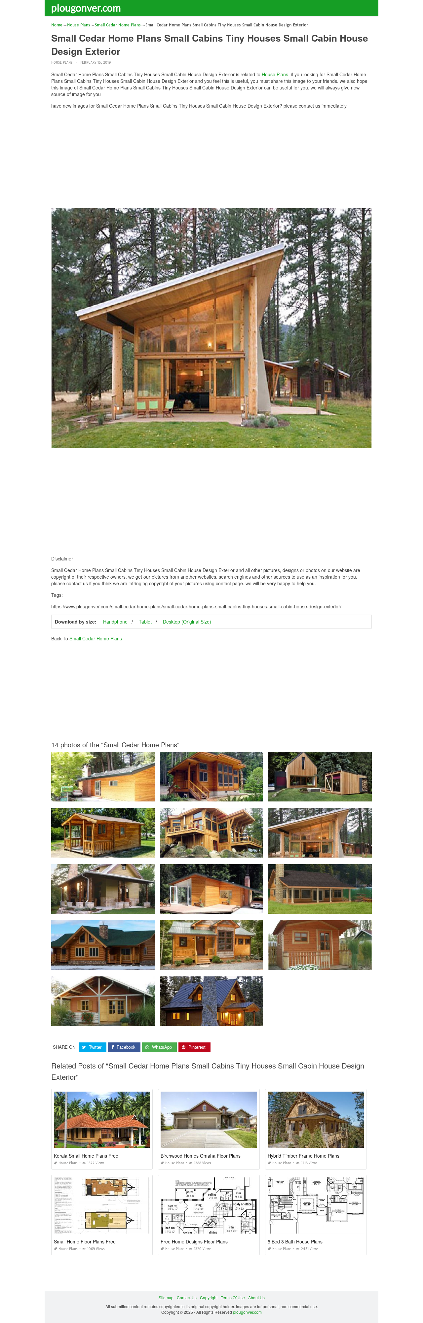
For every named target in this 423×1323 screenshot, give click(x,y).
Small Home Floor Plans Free (85, 1241)
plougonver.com (86, 8)
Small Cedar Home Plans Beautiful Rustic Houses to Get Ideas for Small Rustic (232, 964)
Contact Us (187, 1297)
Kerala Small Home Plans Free (86, 1155)
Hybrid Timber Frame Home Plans (303, 1155)
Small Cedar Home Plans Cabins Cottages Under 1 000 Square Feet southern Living (129, 907)
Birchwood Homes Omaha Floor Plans (201, 1155)
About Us (256, 1297)
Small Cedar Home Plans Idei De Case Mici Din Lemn (103, 1020)
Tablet (145, 621)
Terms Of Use (233, 1297)
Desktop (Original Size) (187, 621)
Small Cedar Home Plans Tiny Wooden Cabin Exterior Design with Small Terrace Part (129, 851)
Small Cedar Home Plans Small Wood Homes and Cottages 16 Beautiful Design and (129, 795)
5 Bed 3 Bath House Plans (295, 1241)
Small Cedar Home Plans (95, 638)
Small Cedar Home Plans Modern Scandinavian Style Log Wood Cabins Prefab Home (130, 964)
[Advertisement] (211, 160)
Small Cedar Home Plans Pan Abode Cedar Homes (211, 795)
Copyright (208, 1297)
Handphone (115, 621)
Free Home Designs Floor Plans (194, 1241)
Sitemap (166, 1297)
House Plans (61, 62)
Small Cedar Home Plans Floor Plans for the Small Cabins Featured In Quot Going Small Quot (246, 1020)
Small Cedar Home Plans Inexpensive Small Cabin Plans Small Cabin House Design (346, 851)
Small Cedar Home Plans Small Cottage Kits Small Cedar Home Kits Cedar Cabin (343, 907)
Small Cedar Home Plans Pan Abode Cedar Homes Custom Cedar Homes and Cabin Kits (242, 851)
